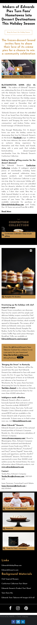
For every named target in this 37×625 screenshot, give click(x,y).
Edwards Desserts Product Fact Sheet (16, 588)
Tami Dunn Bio (7, 593)
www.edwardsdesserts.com (13, 467)
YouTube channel (9, 388)
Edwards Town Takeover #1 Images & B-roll (18, 598)
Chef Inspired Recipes (10, 579)
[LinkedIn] (23, 621)
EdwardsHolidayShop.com (13, 205)
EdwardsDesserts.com (22, 421)
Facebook (17, 138)
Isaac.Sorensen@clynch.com (13, 486)
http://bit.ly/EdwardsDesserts (16, 355)
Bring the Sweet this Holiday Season (18, 32)
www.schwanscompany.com (13, 438)
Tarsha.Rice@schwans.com (13, 476)
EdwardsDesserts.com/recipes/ (15, 339)
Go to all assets (6, 239)
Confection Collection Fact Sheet (14, 584)
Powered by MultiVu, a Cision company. (14, 616)
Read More (6, 211)
